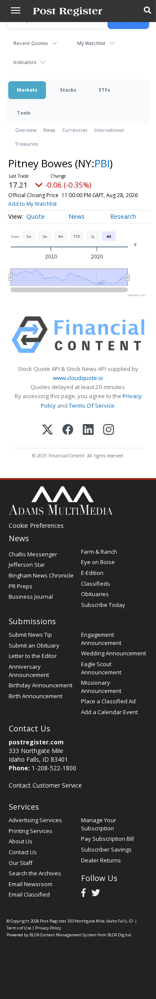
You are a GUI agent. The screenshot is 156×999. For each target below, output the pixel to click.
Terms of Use (18, 928)
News (49, 130)
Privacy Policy (48, 928)
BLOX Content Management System (63, 935)
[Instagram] (108, 430)
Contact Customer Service (45, 785)
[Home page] (67, 11)
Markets (27, 89)
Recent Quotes (30, 43)
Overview (25, 130)
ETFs (104, 89)
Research (123, 216)
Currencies (74, 130)
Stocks (68, 89)
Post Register (53, 921)
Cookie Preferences (36, 525)
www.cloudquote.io (78, 378)
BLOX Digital (119, 935)
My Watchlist (91, 43)
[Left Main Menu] (15, 10)
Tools (23, 112)
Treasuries (26, 143)
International (109, 130)
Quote (35, 216)
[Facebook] (68, 430)
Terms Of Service (91, 405)
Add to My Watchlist (32, 203)
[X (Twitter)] (47, 430)
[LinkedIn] (88, 430)
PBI (102, 163)
